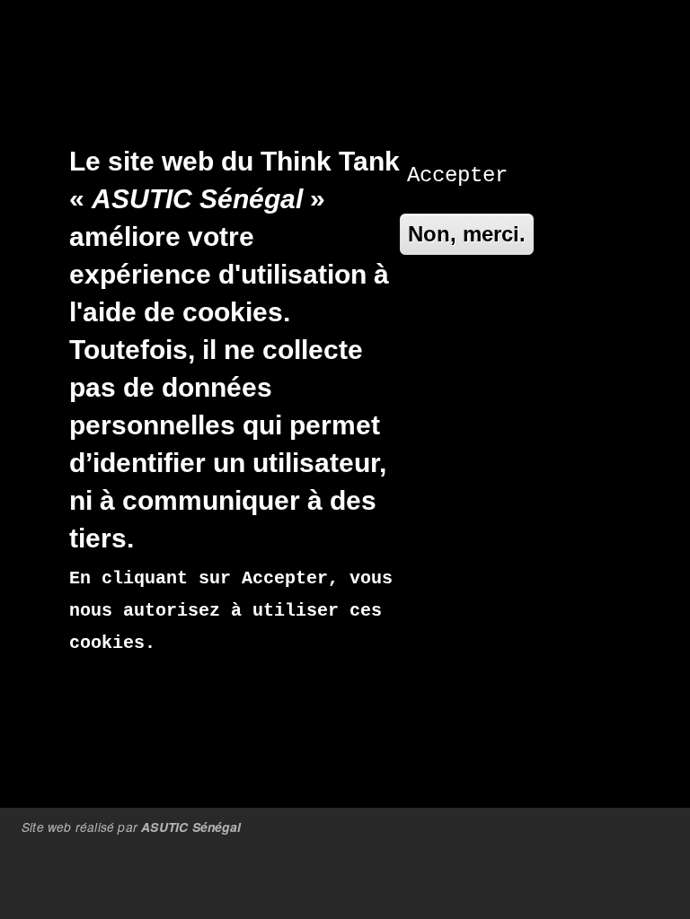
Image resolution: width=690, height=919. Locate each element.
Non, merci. (467, 234)
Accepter (457, 175)
